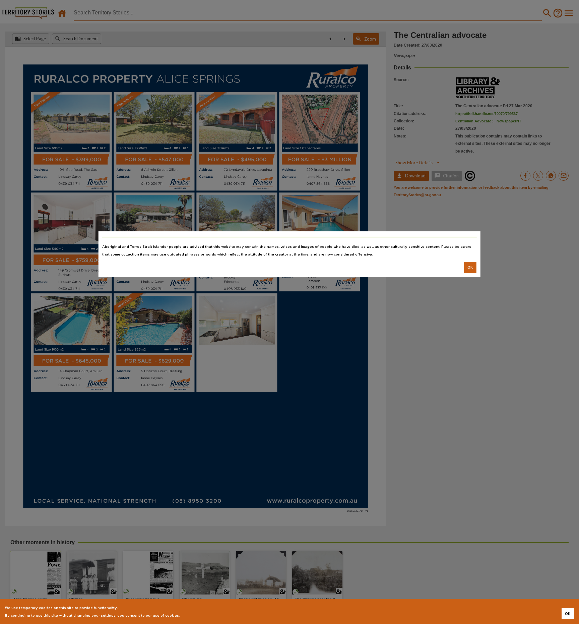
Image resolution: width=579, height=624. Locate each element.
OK (470, 267)
